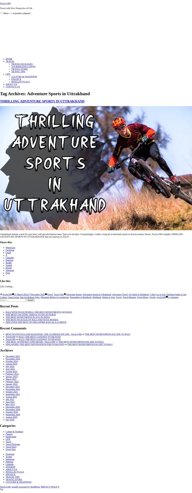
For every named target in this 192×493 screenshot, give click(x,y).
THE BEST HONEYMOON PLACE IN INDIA (28, 317)
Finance (9, 434)
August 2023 (11, 371)
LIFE (8, 74)
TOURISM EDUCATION (23, 66)
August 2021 (11, 397)
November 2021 (13, 389)
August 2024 (11, 364)
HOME (9, 59)
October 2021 (12, 392)
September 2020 (13, 414)
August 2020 (11, 417)
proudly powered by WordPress (26, 487)
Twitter (9, 457)
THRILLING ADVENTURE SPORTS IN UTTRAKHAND (42, 101)
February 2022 (12, 381)
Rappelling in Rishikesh (80, 297)
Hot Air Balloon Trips (29, 297)
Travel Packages (13, 444)
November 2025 (13, 359)
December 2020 (13, 407)
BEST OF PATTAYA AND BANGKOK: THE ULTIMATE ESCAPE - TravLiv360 (44, 334)
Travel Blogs (142, 297)
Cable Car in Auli (158, 294)
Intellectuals (11, 437)
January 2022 (12, 384)
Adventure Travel (120, 294)
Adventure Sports (74, 294)
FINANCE (16, 79)
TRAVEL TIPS (18, 71)
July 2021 (10, 399)
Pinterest (9, 462)
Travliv (152, 297)
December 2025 (13, 356)
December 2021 (13, 387)
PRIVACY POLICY (50, 487)
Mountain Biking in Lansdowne (55, 297)
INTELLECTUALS (20, 82)
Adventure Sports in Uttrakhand (97, 294)
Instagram (10, 459)
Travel (50, 294)
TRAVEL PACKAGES (22, 64)
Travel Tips (59, 294)
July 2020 (10, 420)
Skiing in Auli (108, 297)
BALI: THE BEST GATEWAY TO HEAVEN (40, 337)
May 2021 (10, 404)
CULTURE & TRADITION (24, 76)
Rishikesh (96, 297)
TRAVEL (10, 61)
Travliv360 (7, 294)
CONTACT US (13, 87)
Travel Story (11, 447)
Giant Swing (13, 297)
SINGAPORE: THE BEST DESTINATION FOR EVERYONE (35, 344)
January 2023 (12, 376)
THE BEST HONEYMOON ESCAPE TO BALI (107, 334)
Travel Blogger (129, 297)
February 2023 (12, 374)
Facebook (10, 454)
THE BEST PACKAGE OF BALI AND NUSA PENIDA (32, 320)
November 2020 (13, 409)
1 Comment (173, 297)
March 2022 (11, 379)
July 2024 (10, 366)
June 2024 (10, 369)
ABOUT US (11, 84)
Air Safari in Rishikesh (139, 294)
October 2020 (12, 412)
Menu (16, 13)
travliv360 (161, 297)
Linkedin (10, 464)
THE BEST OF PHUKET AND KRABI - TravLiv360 (30, 342)
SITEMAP (10, 467)
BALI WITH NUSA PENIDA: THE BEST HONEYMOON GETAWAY (39, 312)
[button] (1, 13)
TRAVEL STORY (19, 69)
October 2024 (12, 361)
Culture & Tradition (14, 431)
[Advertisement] (96, 35)
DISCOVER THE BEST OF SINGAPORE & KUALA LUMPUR (36, 322)
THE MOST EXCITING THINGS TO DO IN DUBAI (31, 314)
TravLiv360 (5, 3)
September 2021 (13, 394)
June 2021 (10, 402)
